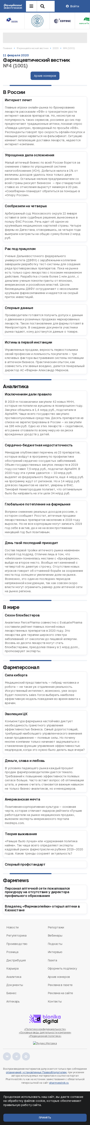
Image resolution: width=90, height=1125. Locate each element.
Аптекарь (13, 1001)
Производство (16, 943)
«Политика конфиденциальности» (45, 1029)
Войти (74, 6)
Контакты (55, 1001)
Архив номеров (45, 75)
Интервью (55, 951)
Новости (12, 927)
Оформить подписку (62, 968)
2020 (56, 48)
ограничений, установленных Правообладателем (36, 1072)
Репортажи (56, 927)
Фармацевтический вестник (32, 48)
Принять (45, 1117)
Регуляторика (16, 935)
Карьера (12, 968)
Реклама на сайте (60, 993)
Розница (12, 951)
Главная (7, 48)
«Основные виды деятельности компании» (45, 1032)
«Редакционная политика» (45, 1036)
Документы (14, 984)
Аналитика (13, 976)
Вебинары (55, 935)
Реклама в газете (60, 984)
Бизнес (11, 993)
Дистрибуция (16, 960)
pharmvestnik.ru (59, 1082)
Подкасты (55, 943)
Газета (52, 960)
